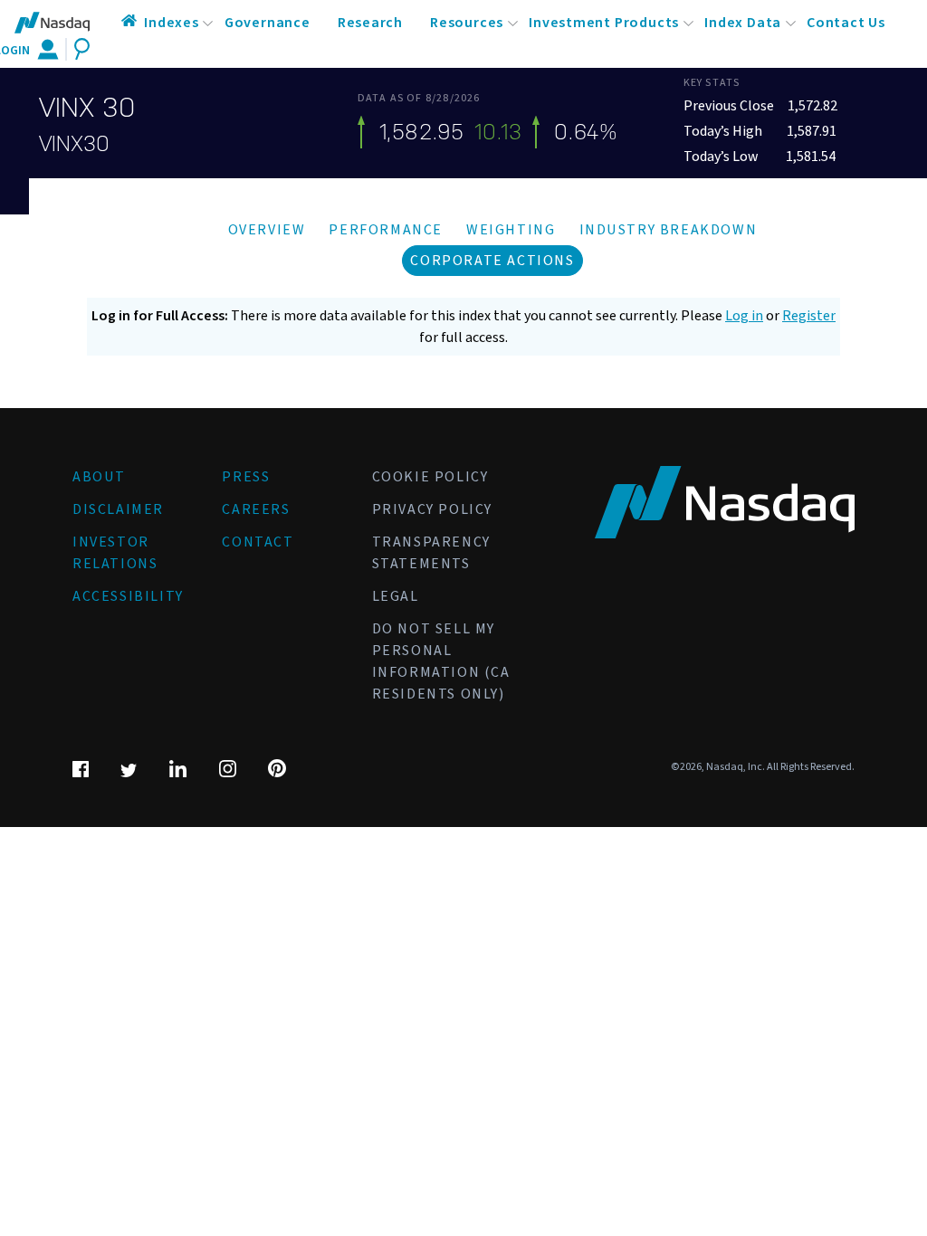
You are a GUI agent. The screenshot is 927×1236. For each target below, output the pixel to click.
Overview (267, 230)
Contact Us (846, 23)
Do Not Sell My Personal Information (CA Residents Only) (441, 661)
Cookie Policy (430, 477)
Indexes (171, 23)
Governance (268, 23)
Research (370, 23)
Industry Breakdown (668, 230)
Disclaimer (118, 509)
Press (246, 477)
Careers (256, 509)
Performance (386, 230)
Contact (257, 542)
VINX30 (74, 144)
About (99, 477)
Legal (395, 596)
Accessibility (128, 596)
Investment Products (604, 23)
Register (809, 316)
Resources (466, 23)
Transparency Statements (431, 553)
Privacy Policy (432, 509)
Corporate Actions (492, 261)
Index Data (742, 23)
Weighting (510, 230)
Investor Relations (115, 553)
